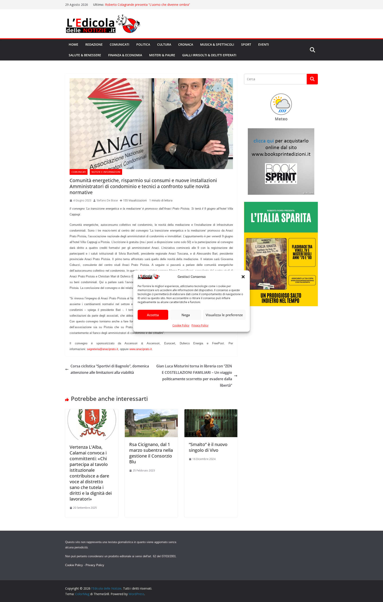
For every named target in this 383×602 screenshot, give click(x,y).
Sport (246, 44)
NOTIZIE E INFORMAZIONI (106, 171)
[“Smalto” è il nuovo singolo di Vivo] (210, 412)
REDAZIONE (94, 44)
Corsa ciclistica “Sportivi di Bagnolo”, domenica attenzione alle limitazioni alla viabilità (109, 369)
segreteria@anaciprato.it (102, 349)
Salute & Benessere (85, 55)
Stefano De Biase (107, 200)
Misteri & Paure (162, 55)
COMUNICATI (78, 171)
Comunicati (119, 44)
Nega (186, 315)
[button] (243, 277)
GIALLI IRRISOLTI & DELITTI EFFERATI (209, 55)
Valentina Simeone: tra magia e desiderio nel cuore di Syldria (148, 4)
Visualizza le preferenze (224, 315)
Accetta (153, 315)
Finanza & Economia (125, 55)
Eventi (263, 44)
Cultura (164, 44)
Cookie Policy (180, 325)
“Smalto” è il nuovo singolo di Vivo (208, 447)
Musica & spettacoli (217, 44)
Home (73, 44)
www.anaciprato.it (140, 349)
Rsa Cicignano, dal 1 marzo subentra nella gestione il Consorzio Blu (151, 453)
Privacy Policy (200, 325)
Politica (143, 44)
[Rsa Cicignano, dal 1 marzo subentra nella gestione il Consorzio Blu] (151, 412)
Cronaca (185, 44)
